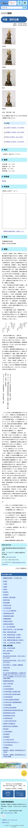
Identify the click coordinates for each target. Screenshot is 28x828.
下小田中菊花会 (7, 745)
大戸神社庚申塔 (7, 697)
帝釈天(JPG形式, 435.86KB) (15, 141)
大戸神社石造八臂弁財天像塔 (11, 694)
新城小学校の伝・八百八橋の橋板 (13, 629)
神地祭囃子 (6, 737)
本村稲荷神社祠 (7, 718)
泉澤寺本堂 (6, 600)
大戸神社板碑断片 (8, 689)
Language (20, 4)
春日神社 (6, 592)
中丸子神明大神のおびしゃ (11, 742)
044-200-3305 (11, 557)
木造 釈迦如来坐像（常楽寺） (12, 637)
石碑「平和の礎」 (8, 683)
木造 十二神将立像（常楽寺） (12, 642)
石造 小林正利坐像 (9, 648)
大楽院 (5, 584)
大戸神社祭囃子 (7, 731)
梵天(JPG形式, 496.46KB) (14, 137)
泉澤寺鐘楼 (6, 602)
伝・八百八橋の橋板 (9, 626)
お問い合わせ (5, 822)
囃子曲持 (6, 729)
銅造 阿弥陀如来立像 (9, 632)
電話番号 (8, 794)
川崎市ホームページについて (9, 819)
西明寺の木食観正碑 (9, 723)
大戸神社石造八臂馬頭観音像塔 (12, 702)
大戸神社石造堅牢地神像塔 (11, 699)
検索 (25, 7)
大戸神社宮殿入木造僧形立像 (11, 691)
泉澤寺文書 (6, 653)
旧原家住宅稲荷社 (8, 624)
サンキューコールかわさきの (20, 794)
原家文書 (6, 670)
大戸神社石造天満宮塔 (9, 707)
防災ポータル (12, 3)
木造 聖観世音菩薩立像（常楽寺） (13, 640)
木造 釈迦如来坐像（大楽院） (12, 634)
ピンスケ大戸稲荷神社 (9, 610)
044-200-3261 (8, 812)
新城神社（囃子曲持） (9, 597)
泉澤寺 (4, 181)
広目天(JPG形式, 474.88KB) (15, 127)
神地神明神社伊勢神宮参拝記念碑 (13, 710)
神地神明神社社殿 (8, 613)
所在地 (3, 816)
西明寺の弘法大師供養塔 (10, 726)
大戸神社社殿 (7, 608)
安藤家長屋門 (7, 618)
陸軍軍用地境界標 (8, 681)
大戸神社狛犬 (7, 686)
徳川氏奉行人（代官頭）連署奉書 (13, 665)
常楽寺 (5, 589)
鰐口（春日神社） (8, 650)
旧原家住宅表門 (7, 621)
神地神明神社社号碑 (9, 713)
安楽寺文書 (6, 667)
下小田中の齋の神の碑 (9, 721)
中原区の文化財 (7, 578)
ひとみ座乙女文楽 (8, 739)
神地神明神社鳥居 (8, 616)
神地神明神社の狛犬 (9, 715)
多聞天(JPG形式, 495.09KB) (15, 132)
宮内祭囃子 (6, 734)
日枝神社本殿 (7, 605)
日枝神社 (6, 594)
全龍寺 (5, 586)
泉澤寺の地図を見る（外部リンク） (14, 231)
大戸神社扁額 (7, 705)
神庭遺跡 (6, 747)
